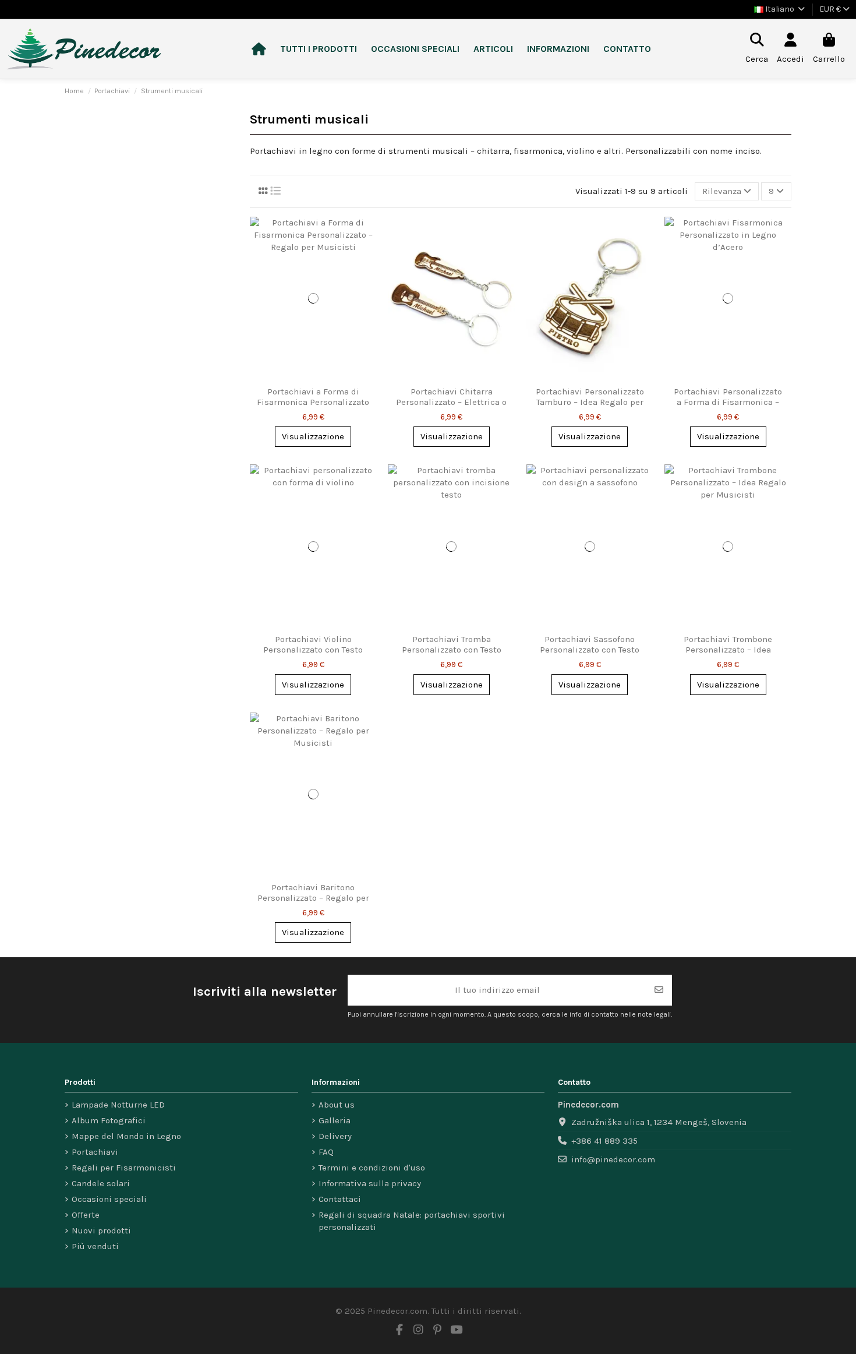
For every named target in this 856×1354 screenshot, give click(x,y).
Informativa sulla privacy (370, 1183)
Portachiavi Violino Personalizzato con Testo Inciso (313, 649)
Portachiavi (95, 1152)
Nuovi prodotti (101, 1230)
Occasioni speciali (109, 1199)
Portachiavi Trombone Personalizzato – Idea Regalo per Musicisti (728, 649)
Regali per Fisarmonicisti (124, 1167)
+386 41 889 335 (604, 1141)
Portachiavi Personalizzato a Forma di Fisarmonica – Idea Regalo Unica (728, 402)
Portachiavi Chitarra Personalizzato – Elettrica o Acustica (451, 402)
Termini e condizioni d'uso (372, 1167)
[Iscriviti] (659, 990)
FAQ (326, 1152)
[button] (318, 49)
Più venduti (95, 1246)
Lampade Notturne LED (118, 1104)
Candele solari (101, 1183)
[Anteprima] (366, 234)
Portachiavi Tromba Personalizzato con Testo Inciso (451, 649)
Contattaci (340, 1199)
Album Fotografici (109, 1120)
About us (337, 1104)
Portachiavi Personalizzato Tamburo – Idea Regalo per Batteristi (590, 402)
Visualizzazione (313, 436)
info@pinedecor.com (613, 1159)
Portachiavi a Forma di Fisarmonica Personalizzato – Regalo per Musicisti (313, 402)
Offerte (86, 1215)
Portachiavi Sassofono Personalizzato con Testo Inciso (589, 649)
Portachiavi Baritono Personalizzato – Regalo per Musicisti (313, 898)
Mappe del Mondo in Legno (126, 1136)
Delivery (335, 1136)
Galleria (335, 1120)
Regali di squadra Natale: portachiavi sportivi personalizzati (412, 1221)
